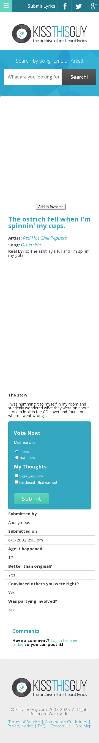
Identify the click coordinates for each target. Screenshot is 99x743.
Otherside (31, 244)
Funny (24, 452)
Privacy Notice (20, 726)
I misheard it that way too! (38, 483)
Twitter (78, 8)
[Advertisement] (49, 152)
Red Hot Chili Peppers (45, 238)
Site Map (83, 726)
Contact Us (60, 726)
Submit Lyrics (41, 6)
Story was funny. (31, 476)
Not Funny (27, 458)
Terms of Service (24, 721)
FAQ (42, 726)
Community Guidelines (66, 721)
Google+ (92, 8)
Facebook (64, 8)
